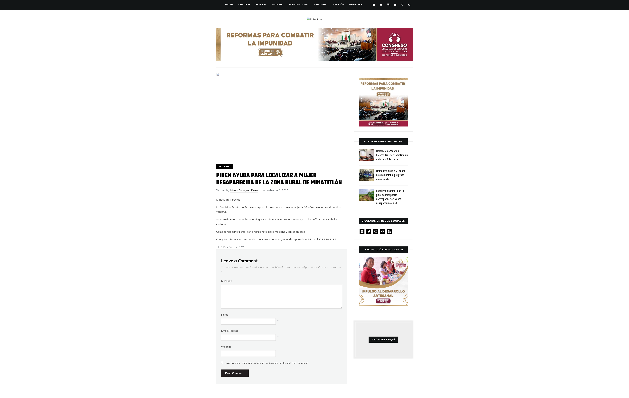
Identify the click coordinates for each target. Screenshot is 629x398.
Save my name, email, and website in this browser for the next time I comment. (266, 362)
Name (224, 314)
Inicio (229, 4)
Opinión (338, 4)
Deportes (355, 4)
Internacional (299, 4)
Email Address (229, 330)
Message (226, 280)
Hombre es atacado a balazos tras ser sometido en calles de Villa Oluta (392, 155)
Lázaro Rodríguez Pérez (244, 190)
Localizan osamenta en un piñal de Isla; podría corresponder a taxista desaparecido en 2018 (390, 197)
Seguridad (321, 4)
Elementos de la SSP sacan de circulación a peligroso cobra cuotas (390, 175)
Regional (244, 4)
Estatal (261, 4)
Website (226, 346)
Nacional (277, 4)
